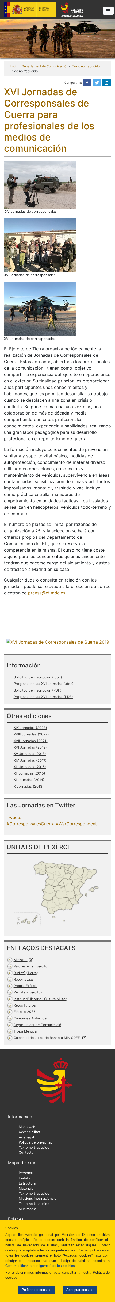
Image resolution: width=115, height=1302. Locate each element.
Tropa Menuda (25, 1031)
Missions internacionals (37, 1199)
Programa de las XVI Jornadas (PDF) (43, 697)
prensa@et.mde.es (46, 592)
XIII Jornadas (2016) (30, 767)
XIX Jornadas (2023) (30, 728)
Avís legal (26, 1137)
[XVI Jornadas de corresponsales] (57, 641)
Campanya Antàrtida (30, 1018)
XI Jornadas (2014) (29, 780)
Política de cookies (36, 1290)
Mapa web (27, 1127)
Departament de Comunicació (44, 66)
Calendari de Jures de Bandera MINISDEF (47, 1038)
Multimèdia (27, 1209)
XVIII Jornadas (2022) (31, 734)
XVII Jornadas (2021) (31, 741)
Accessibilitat (29, 1132)
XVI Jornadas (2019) (30, 747)
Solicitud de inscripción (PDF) (38, 690)
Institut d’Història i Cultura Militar (40, 999)
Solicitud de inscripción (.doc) (38, 677)
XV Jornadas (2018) (30, 754)
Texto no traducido (86, 66)
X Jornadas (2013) (29, 786)
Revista (27, 992)
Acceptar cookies (79, 1290)
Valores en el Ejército (31, 966)
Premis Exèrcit (25, 986)
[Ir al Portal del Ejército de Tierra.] (57, 38)
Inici (13, 66)
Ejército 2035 (25, 1012)
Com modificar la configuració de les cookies (40, 1266)
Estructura (27, 1183)
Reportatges (24, 979)
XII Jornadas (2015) (29, 773)
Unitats (24, 1178)
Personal (26, 1173)
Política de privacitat (35, 1142)
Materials (26, 1188)
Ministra (21, 960)
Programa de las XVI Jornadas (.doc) (44, 684)
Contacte (26, 1153)
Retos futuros (25, 1005)
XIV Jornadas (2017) (30, 760)
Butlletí (25, 973)
